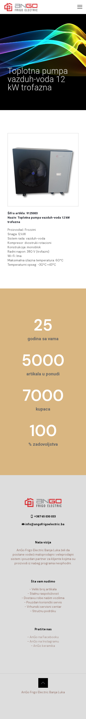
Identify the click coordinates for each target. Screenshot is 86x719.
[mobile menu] (80, 7)
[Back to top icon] (43, 683)
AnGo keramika (44, 646)
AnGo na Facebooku (44, 637)
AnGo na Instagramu (44, 641)
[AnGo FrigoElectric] (22, 7)
